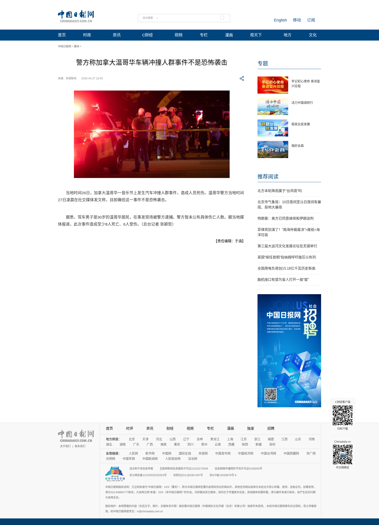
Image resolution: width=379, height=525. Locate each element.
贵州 (204, 444)
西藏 (231, 444)
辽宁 (186, 439)
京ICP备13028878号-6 (222, 475)
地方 (287, 35)
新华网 (150, 453)
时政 (87, 35)
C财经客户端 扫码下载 (342, 415)
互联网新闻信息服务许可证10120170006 (184, 468)
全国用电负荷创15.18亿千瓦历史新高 (286, 268)
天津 (145, 439)
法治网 (192, 458)
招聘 (270, 428)
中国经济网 (245, 453)
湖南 (123, 444)
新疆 (259, 444)
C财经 (147, 35)
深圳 (272, 444)
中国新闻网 (150, 458)
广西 (150, 444)
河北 (159, 439)
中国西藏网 (291, 453)
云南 (218, 444)
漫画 (229, 35)
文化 (313, 35)
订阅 (311, 20)
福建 (271, 439)
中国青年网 (223, 453)
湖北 (109, 444)
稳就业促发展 (300, 124)
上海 (230, 439)
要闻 (76, 46)
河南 (312, 439)
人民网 (133, 453)
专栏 (204, 35)
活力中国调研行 (302, 102)
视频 (178, 35)
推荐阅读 (268, 177)
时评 (129, 428)
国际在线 (185, 453)
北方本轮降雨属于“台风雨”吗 (279, 191)
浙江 (257, 439)
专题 (262, 63)
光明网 (110, 458)
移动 (297, 20)
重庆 (177, 444)
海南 (163, 444)
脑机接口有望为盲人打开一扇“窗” (283, 279)
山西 (173, 439)
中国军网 (129, 458)
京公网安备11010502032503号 (148, 475)
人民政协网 (173, 458)
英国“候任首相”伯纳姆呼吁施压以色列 (286, 257)
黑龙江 (215, 439)
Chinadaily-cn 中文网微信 (342, 454)
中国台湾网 (268, 453)
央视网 (203, 453)
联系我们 (80, 446)
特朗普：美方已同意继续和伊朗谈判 (285, 218)
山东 (298, 439)
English (280, 20)
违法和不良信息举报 (141, 468)
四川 (191, 444)
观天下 (256, 35)
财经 (169, 428)
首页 (62, 35)
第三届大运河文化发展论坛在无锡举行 (287, 246)
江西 (284, 439)
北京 (132, 439)
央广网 (311, 453)
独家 (250, 428)
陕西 (245, 444)
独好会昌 (297, 145)
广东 (136, 444)
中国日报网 (64, 46)
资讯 (117, 35)
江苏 (244, 439)
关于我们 (65, 446)
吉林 (200, 439)
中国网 (166, 453)
